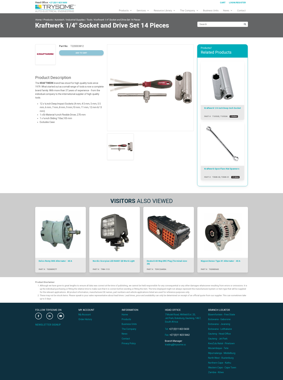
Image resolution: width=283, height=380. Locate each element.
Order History (85, 319)
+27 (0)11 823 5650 (58, 2)
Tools (89, 19)
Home (38, 19)
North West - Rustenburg (221, 358)
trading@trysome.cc (175, 344)
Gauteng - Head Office (219, 333)
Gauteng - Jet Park (217, 338)
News (124, 333)
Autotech (59, 19)
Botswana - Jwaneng (219, 324)
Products (48, 19)
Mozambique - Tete (218, 348)
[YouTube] (60, 316)
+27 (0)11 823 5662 (180, 335)
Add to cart (81, 53)
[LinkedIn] (49, 316)
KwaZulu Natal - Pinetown (221, 343)
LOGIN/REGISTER (237, 2)
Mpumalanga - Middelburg (221, 353)
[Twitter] (38, 316)
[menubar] (182, 10)
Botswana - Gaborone (219, 319)
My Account (84, 314)
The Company (129, 329)
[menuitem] (125, 10)
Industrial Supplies (75, 19)
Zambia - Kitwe (216, 372)
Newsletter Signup (48, 324)
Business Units (129, 324)
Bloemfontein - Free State (221, 314)
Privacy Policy (129, 343)
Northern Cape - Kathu (219, 362)
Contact (126, 338)
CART (223, 2)
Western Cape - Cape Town (222, 367)
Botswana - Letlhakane (220, 329)
